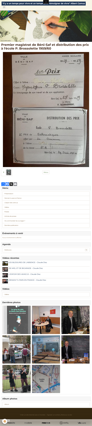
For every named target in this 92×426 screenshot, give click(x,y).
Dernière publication (11, 225)
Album (6, 404)
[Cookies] (4, 421)
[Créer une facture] (82, 423)
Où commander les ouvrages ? (14, 221)
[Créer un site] (10, 423)
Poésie (6, 212)
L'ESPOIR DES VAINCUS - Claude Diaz (25, 274)
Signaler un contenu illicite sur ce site (59, 415)
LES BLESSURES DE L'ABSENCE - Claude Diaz (28, 262)
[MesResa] (46, 423)
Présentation (8, 193)
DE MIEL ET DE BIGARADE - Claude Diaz (26, 268)
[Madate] (28, 423)
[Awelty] (64, 423)
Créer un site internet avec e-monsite (32, 415)
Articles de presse (10, 216)
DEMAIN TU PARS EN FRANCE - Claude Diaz (27, 280)
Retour (46, 172)
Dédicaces (45, 250)
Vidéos (6, 207)
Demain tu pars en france (12, 198)
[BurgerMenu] (4, 7)
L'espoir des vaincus (11, 202)
